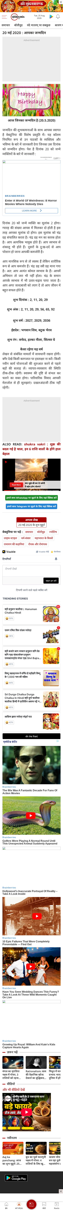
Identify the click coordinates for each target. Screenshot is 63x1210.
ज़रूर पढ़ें (12, 1052)
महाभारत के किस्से (44, 538)
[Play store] (51, 16)
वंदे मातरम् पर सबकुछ (38, 25)
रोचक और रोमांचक (37, 544)
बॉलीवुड (18, 25)
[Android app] (16, 1178)
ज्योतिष (53, 532)
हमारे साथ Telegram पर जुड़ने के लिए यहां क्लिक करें (31, 506)
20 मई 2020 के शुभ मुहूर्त (31, 525)
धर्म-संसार (26, 538)
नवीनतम (12, 1138)
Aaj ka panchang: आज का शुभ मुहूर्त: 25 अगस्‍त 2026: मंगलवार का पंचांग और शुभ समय (11, 1160)
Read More (16, 485)
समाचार (6, 25)
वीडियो (11, 1084)
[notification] (58, 16)
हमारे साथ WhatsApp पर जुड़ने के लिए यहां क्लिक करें (31, 497)
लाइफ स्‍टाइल (10, 538)
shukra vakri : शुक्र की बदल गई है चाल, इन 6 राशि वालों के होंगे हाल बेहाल (31, 449)
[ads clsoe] (61, 1191)
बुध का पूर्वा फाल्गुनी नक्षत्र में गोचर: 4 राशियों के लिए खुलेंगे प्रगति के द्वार (36, 1160)
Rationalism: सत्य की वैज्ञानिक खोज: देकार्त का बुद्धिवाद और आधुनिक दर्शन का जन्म (36, 1075)
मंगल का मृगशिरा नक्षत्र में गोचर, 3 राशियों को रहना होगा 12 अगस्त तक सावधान (12, 1075)
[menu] (5, 17)
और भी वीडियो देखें (13, 1090)
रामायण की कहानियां (14, 544)
